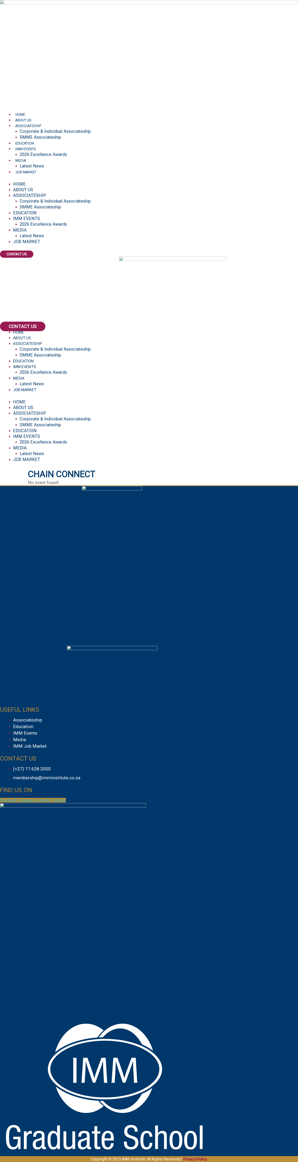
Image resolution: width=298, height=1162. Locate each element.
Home (20, 115)
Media (20, 161)
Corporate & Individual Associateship (55, 131)
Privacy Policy (195, 1159)
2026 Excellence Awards (43, 154)
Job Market (25, 172)
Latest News (32, 166)
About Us (23, 120)
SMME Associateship (40, 137)
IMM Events (25, 149)
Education (24, 143)
